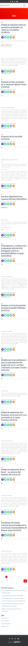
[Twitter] (5, 37)
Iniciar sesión (4, 618)
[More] (13, 37)
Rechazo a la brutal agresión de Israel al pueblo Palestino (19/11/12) (13, 308)
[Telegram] (11, 37)
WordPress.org (5, 626)
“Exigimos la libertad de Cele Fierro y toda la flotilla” (13, 595)
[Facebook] (2, 37)
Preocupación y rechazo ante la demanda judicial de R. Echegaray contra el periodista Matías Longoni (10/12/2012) (13, 251)
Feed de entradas (5, 620)
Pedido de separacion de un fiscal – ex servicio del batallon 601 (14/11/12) (13, 472)
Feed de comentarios (6, 623)
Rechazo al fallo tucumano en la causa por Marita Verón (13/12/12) (13, 84)
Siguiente (19, 576)
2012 (2, 22)
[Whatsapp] (8, 37)
